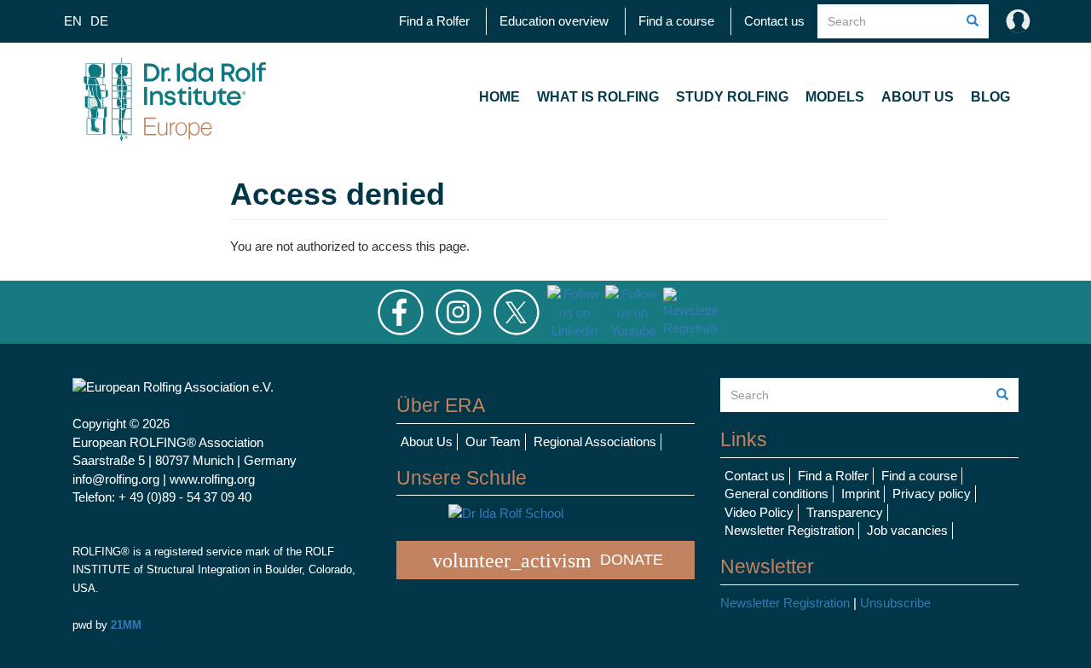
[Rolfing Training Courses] (545, 513)
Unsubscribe (895, 602)
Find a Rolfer (434, 21)
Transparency (844, 512)
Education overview (554, 21)
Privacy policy (931, 493)
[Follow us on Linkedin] (574, 311)
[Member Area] (1014, 21)
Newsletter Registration (789, 530)
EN (73, 21)
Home (499, 97)
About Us (917, 97)
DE (99, 21)
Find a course (676, 21)
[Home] (174, 97)
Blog (990, 97)
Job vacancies (907, 530)
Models (834, 97)
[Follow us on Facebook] (400, 311)
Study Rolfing (732, 97)
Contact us (774, 21)
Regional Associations (595, 441)
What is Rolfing (598, 97)
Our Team (493, 441)
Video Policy (759, 512)
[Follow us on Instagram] (458, 311)
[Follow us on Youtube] (632, 311)
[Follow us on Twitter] (516, 311)
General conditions (776, 493)
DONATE (547, 560)
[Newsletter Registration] (690, 311)
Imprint (860, 493)
